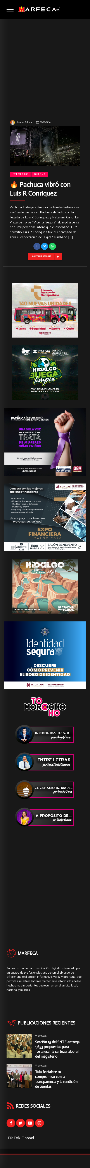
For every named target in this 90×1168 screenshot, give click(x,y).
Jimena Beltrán (24, 122)
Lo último (39, 174)
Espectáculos (20, 174)
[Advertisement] (45, 66)
